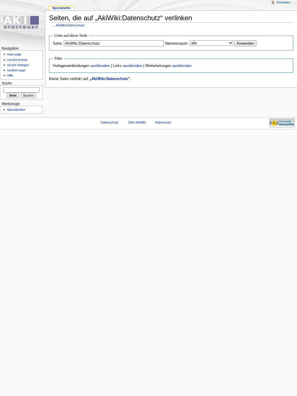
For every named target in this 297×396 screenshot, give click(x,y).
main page (14, 54)
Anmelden (283, 2)
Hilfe (10, 75)
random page (16, 70)
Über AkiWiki (137, 122)
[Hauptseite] (22, 22)
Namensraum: (177, 43)
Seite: (58, 43)
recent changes (18, 65)
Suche (7, 83)
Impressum (163, 122)
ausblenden (100, 66)
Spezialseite (61, 8)
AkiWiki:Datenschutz (70, 25)
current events (17, 59)
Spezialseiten (16, 109)
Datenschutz (110, 122)
